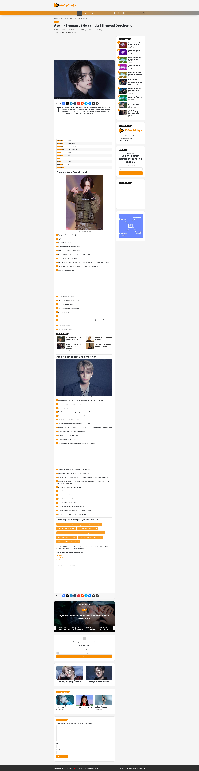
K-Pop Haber (93, 13)
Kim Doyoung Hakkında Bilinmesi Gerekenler (93, 533)
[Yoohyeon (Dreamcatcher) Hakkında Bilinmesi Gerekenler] (61, 346)
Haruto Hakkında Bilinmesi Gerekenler (67, 537)
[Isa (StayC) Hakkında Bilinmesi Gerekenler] (103, 700)
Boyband (64, 13)
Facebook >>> (61, 557)
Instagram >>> (61, 555)
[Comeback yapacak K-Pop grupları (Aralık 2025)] (123, 60)
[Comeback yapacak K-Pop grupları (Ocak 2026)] (123, 52)
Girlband (72, 13)
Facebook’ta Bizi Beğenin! (126, 138)
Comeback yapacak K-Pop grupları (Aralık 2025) (134, 59)
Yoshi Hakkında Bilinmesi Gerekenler (66, 528)
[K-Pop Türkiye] (65, 5)
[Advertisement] (84, 47)
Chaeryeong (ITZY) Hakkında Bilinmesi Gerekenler (84, 708)
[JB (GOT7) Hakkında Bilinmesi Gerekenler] (90, 339)
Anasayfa (57, 13)
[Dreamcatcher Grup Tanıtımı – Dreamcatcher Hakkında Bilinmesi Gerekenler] (123, 82)
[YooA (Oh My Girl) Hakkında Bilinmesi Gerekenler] (90, 346)
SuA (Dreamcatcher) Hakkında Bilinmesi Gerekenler (84, 617)
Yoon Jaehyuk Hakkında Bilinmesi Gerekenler (68, 533)
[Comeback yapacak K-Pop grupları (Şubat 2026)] (123, 45)
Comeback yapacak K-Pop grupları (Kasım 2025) (134, 66)
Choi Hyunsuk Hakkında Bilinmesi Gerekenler (68, 524)
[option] (84, 616)
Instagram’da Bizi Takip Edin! (127, 135)
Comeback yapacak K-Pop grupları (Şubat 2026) (134, 44)
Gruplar (85, 13)
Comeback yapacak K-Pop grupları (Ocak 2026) (134, 51)
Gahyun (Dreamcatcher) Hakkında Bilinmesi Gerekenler (135, 90)
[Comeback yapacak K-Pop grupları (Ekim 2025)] (123, 75)
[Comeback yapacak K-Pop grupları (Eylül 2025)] (123, 98)
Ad (57, 743)
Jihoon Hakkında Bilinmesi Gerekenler (91, 524)
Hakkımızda (129, 768)
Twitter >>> (60, 560)
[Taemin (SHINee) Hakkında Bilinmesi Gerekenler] (65, 700)
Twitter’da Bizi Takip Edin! (126, 140)
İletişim (100, 13)
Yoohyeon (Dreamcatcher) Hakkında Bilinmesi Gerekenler (74, 346)
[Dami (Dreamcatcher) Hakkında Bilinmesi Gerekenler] (123, 105)
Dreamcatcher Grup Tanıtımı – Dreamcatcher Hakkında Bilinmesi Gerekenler (135, 82)
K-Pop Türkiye (78, 768)
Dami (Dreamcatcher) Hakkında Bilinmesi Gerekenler (134, 104)
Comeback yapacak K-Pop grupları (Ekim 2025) (135, 73)
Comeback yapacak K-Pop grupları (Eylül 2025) (135, 96)
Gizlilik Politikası (141, 768)
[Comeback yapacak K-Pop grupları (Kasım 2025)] (123, 67)
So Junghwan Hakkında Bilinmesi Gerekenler (68, 541)
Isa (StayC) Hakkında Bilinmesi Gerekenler (101, 706)
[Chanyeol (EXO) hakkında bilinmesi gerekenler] (61, 339)
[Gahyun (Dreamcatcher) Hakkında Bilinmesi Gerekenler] (123, 91)
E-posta (58, 749)
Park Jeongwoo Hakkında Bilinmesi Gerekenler (90, 537)
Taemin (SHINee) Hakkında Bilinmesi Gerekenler (64, 706)
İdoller (79, 13)
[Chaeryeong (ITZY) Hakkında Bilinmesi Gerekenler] (84, 700)
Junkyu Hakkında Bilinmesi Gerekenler (87, 528)
